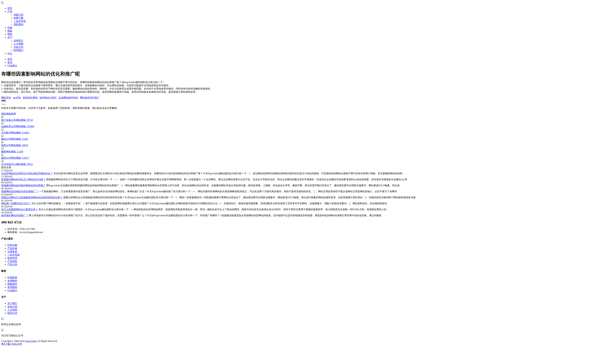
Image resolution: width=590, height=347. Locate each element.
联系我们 (18, 50)
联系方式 (12, 313)
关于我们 (12, 303)
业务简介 (18, 40)
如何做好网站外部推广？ (14, 215)
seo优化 (17, 97)
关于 (9, 37)
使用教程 (12, 280)
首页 (9, 8)
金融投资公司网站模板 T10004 (17, 126)
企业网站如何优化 (68, 97)
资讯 (9, 62)
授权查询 (18, 24)
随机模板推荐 (8, 113)
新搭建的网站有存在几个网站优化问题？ (23, 179)
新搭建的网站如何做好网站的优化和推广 (23, 185)
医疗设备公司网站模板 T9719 (17, 120)
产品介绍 (12, 264)
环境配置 (12, 277)
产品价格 (12, 248)
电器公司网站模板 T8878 (14, 145)
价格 (9, 27)
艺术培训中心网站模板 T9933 (17, 164)
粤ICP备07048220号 (11, 344)
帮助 (9, 34)
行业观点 (12, 65)
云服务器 (12, 251)
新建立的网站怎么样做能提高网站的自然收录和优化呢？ (32, 197)
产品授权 (12, 261)
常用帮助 (12, 287)
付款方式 (18, 47)
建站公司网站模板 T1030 (14, 139)
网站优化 (6, 97)
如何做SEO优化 (48, 97)
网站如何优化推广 (90, 97)
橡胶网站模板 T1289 (12, 151)
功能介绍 (18, 14)
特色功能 (12, 245)
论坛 (9, 53)
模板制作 (12, 284)
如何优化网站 (30, 97)
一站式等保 (20, 21)
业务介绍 (12, 306)
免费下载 (18, 18)
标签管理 (12, 258)
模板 (9, 31)
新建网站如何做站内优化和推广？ (19, 191)
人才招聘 (18, 43)
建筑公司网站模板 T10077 (15, 158)
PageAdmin (31, 341)
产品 (9, 11)
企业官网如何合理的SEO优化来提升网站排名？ (27, 173)
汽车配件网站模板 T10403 (15, 132)
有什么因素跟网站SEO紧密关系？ (19, 209)
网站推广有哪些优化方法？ (16, 203)
